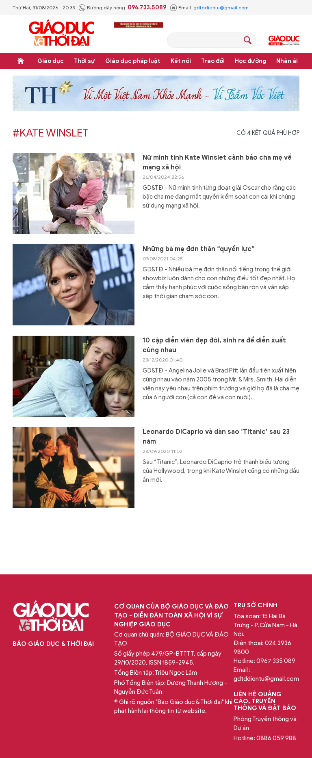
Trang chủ (21, 61)
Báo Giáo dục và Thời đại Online (61, 34)
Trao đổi (213, 61)
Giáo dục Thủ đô (284, 40)
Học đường (250, 61)
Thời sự (84, 61)
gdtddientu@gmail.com (221, 7)
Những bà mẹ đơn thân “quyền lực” (199, 249)
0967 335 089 (275, 661)
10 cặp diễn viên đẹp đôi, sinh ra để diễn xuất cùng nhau (214, 345)
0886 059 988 (276, 738)
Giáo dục (50, 61)
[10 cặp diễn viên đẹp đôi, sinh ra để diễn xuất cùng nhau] (73, 376)
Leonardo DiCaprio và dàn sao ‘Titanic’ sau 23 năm (216, 437)
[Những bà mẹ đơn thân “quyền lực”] (73, 284)
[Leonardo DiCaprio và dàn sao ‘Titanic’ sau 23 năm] (73, 467)
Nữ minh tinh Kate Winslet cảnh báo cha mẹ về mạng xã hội (217, 162)
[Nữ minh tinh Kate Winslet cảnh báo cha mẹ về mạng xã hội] (73, 193)
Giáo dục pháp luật (132, 61)
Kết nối (181, 61)
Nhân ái (287, 61)
